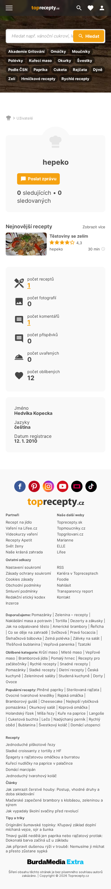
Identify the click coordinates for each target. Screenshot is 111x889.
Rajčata (80, 69)
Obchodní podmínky (23, 585)
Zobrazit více (94, 227)
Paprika (41, 69)
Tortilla (61, 620)
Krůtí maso (48, 652)
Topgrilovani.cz (70, 534)
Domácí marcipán (21, 769)
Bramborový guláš (21, 701)
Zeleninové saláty (39, 675)
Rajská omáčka (70, 695)
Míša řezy (45, 713)
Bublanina (26, 725)
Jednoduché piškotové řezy (30, 744)
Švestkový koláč (53, 725)
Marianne (65, 540)
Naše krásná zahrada (24, 552)
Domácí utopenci (85, 725)
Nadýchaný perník (69, 719)
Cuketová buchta (23, 719)
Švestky (84, 60)
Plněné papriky (50, 689)
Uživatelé (25, 118)
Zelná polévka (57, 638)
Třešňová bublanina (23, 644)
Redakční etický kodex (25, 597)
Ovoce (11, 681)
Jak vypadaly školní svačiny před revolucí (42, 811)
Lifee (61, 552)
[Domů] (8, 118)
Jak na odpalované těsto (27, 626)
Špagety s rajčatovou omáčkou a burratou (43, 757)
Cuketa (60, 69)
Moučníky (81, 51)
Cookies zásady (19, 579)
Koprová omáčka (73, 707)
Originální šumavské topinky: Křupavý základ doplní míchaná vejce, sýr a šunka (51, 827)
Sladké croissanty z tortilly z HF (33, 750)
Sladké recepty (42, 670)
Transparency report (75, 591)
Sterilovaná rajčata (83, 689)
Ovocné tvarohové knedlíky (30, 695)
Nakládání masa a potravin (29, 620)
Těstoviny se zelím (69, 236)
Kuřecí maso (40, 60)
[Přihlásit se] (103, 8)
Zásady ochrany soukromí (28, 573)
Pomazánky (42, 614)
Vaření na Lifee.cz (21, 528)
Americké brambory (70, 626)
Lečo (46, 719)
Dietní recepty (71, 670)
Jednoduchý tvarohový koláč (31, 775)
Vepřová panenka (59, 644)
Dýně (97, 69)
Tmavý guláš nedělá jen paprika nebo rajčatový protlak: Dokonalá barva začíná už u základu (54, 837)
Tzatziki (84, 644)
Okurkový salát (42, 707)
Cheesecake (52, 701)
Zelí (11, 78)
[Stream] (77, 486)
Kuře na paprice (72, 713)
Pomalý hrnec (63, 658)
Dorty (98, 675)
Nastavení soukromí (23, 567)
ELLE (61, 546)
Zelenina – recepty (71, 614)
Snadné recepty (74, 664)
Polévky (15, 60)
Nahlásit (64, 585)
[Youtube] (62, 486)
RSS (60, 567)
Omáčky (58, 51)
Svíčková (59, 632)
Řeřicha (97, 626)
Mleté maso (71, 652)
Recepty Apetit (19, 540)
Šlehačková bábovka (24, 638)
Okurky (64, 60)
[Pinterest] (34, 486)
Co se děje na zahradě (28, 632)
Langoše (96, 713)
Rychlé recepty (75, 78)
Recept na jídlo (19, 522)
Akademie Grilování (26, 51)
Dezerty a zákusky (86, 620)
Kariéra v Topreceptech (77, 573)
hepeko (56, 249)
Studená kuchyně (74, 675)
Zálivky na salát (86, 638)
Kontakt (63, 597)
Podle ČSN (18, 69)
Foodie (63, 579)
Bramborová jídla (33, 658)
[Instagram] (48, 486)
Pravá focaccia (82, 632)
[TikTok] (91, 486)
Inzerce (12, 603)
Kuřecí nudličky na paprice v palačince (39, 763)
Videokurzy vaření (22, 534)
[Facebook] (20, 486)
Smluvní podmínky (22, 591)
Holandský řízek (20, 713)
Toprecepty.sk (69, 522)
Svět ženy (14, 546)
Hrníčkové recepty (38, 78)
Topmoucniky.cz (71, 528)
